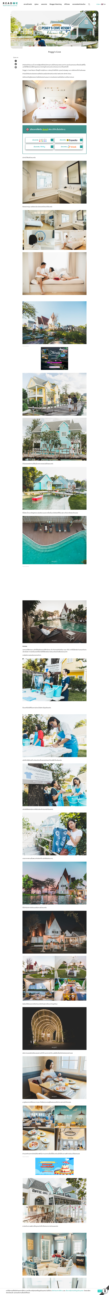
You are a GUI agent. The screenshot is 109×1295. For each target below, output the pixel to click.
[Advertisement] (54, 584)
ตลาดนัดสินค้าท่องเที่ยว (78, 4)
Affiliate (67, 4)
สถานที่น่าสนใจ (28, 4)
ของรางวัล (44, 4)
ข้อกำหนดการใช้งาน (57, 1291)
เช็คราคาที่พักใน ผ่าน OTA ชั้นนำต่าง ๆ (47, 129)
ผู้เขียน (36, 4)
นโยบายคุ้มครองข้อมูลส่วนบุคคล (74, 1291)
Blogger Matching (56, 4)
